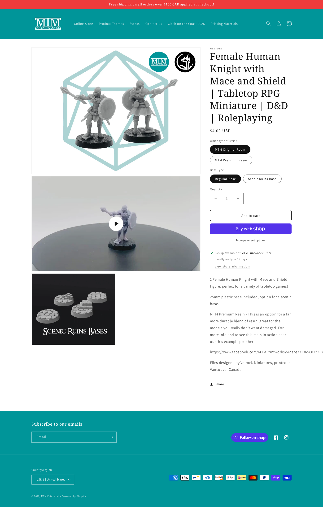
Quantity (216, 189)
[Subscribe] (111, 437)
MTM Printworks (51, 496)
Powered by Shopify (74, 496)
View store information (232, 266)
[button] (268, 23)
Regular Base (225, 179)
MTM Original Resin (230, 149)
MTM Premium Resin (231, 160)
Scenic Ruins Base (262, 179)
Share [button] (219, 384)
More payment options (250, 240)
